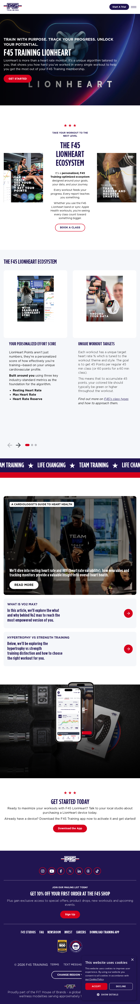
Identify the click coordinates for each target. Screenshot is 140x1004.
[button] (109, 994)
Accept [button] (96, 986)
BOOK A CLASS (70, 227)
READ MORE (24, 585)
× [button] (132, 959)
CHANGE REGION (68, 975)
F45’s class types (116, 399)
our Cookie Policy (94, 979)
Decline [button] (121, 986)
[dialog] (109, 978)
